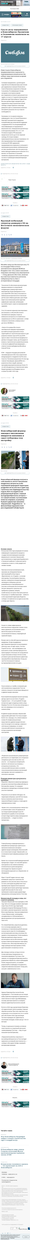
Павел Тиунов (12, 179)
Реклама (4, 1172)
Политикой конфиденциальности (7, 1238)
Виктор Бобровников (13, 1064)
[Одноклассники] (4, 234)
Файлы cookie (5, 1211)
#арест (24, 163)
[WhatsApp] (7, 234)
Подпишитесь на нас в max (10, 173)
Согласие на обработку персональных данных (12, 1209)
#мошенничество (16, 163)
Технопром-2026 (14, 8)
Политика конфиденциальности (9, 1208)
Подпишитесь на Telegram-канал (15, 66)
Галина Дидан (12, 390)
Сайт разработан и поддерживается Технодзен (12, 1224)
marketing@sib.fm (6, 1181)
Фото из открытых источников (7, 64)
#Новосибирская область (6, 164)
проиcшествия (17, 25)
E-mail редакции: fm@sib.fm (8, 1218)
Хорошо (26, 1236)
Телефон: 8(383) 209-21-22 (9, 1174)
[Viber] (9, 234)
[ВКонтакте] (2, 234)
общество (5, 25)
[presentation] (0, 8)
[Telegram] (11, 234)
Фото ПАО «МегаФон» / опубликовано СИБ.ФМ (11, 258)
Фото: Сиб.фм (4, 470)
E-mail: (8, 1177)
